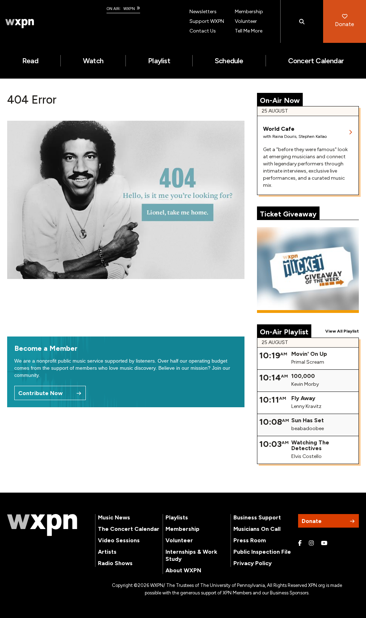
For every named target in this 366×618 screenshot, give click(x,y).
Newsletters (203, 12)
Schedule (229, 60)
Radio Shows (115, 563)
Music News (114, 517)
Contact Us (202, 31)
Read (30, 60)
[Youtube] (324, 543)
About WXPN (183, 570)
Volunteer (246, 21)
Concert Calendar (316, 60)
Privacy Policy (252, 563)
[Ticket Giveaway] (308, 270)
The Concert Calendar (128, 528)
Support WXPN (206, 21)
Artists (107, 551)
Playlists (176, 517)
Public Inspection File (262, 551)
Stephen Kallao (312, 136)
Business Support (257, 517)
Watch (93, 60)
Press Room (249, 540)
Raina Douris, (285, 136)
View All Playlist (342, 331)
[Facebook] (300, 543)
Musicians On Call (257, 528)
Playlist (159, 60)
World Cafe (279, 128)
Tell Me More (248, 31)
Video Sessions (119, 540)
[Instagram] (311, 543)
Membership (249, 12)
